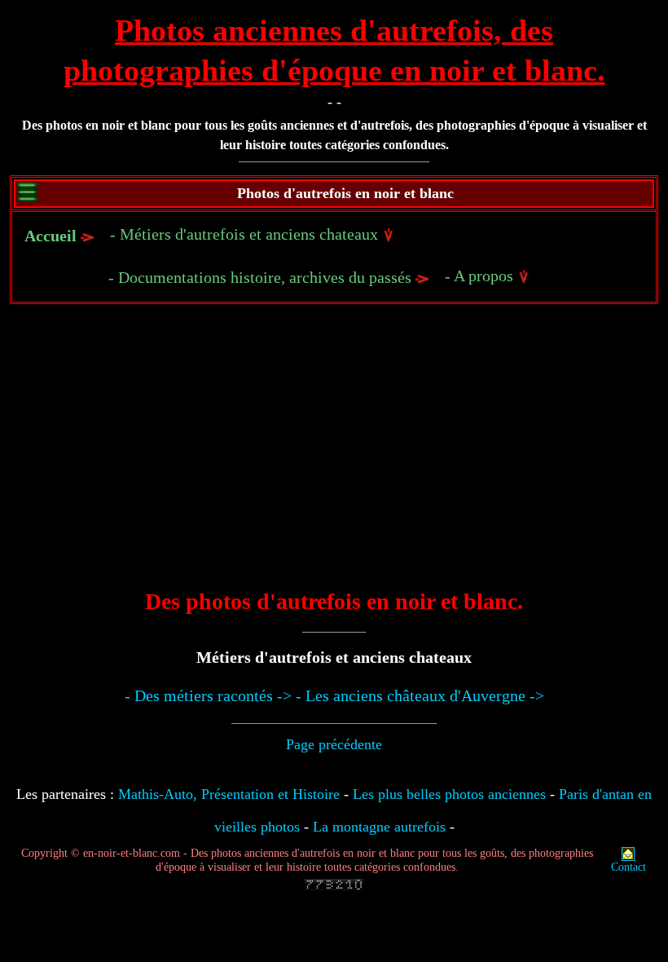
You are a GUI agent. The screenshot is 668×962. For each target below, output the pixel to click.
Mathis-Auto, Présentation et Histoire (229, 794)
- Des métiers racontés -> (208, 695)
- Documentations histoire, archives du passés (261, 277)
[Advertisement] (334, 458)
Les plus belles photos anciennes (449, 794)
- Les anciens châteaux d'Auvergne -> (420, 695)
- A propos (481, 276)
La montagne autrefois (379, 827)
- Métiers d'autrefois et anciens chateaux (246, 234)
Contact (628, 867)
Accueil (50, 236)
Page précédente (334, 744)
